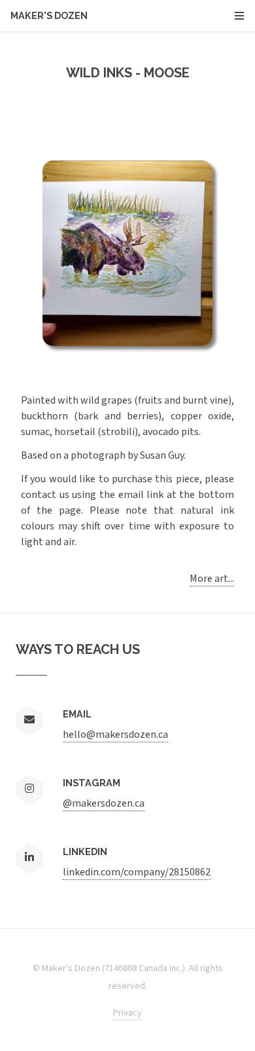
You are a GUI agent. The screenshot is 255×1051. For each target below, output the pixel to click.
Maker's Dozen (113, 15)
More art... (212, 578)
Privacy (127, 1013)
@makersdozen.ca (103, 803)
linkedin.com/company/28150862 (137, 872)
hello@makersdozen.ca (115, 734)
